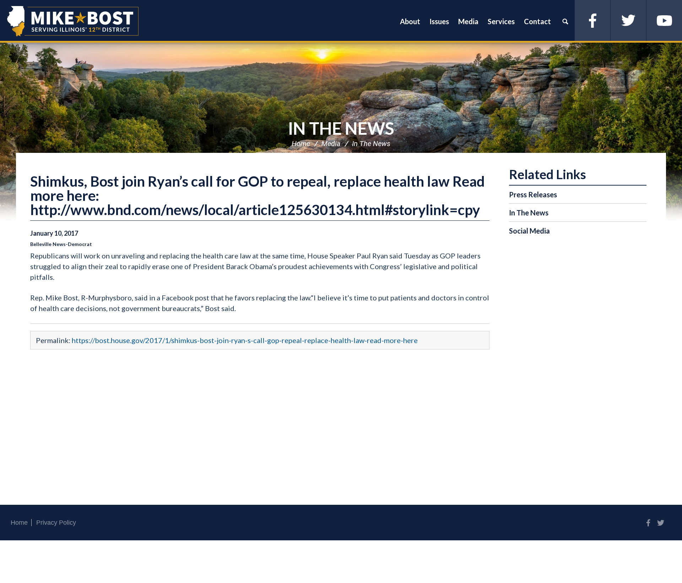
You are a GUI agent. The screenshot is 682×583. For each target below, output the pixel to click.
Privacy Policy (56, 522)
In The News (341, 128)
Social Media (529, 230)
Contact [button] (537, 21)
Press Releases (533, 194)
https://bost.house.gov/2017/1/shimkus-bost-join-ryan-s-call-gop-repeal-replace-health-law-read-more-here (245, 340)
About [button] (410, 21)
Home (301, 143)
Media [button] (468, 21)
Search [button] (565, 21)
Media (331, 143)
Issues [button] (439, 21)
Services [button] (501, 21)
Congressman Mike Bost (73, 21)
